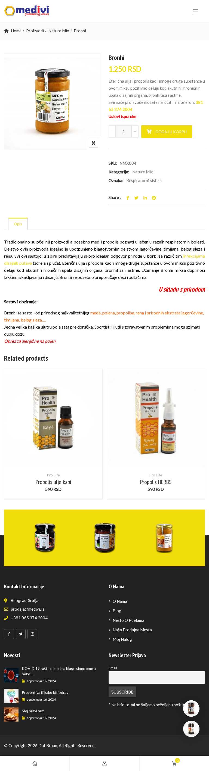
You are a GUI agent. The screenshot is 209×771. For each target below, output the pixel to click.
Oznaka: (116, 180)
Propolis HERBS (155, 482)
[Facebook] (9, 634)
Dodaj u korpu (171, 131)
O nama (120, 601)
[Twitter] (21, 634)
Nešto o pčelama (128, 620)
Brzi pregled (53, 454)
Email (113, 668)
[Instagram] (32, 634)
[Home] (35, 763)
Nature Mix (58, 30)
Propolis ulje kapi (53, 482)
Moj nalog (122, 639)
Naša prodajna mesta (132, 629)
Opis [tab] (18, 223)
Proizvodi (35, 30)
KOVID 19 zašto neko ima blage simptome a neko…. (59, 671)
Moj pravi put (33, 710)
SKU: (113, 163)
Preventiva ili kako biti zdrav (45, 692)
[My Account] (104, 763)
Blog (117, 610)
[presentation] (8, 440)
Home (16, 30)
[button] (195, 11)
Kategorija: (119, 171)
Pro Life (53, 475)
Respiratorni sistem (144, 180)
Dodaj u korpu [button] (53, 428)
